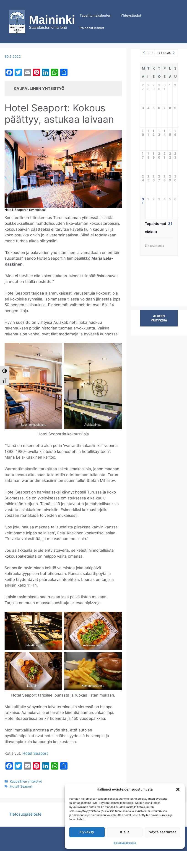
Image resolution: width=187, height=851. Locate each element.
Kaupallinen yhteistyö (26, 781)
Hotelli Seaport (21, 786)
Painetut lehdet (92, 28)
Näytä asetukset (162, 832)
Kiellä (125, 832)
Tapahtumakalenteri (96, 15)
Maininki (52, 19)
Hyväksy (87, 832)
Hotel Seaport (35, 753)
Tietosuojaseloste (125, 842)
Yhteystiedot (131, 15)
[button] (178, 789)
